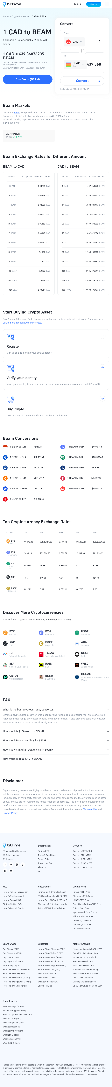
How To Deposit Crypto (13, 908)
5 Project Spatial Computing (85, 970)
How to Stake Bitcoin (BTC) (50, 962)
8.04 (78, 578)
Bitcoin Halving (45, 986)
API (39, 872)
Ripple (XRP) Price (81, 929)
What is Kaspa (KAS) (12, 1039)
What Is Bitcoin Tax (11, 1027)
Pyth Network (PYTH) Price (85, 912)
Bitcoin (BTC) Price (81, 892)
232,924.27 (45, 553)
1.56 (26, 578)
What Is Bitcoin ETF (47, 974)
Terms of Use (90, 809)
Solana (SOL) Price (81, 908)
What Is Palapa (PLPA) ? (13, 1007)
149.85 (43, 578)
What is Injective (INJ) (13, 1023)
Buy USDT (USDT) (11, 957)
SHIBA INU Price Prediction (85, 957)
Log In (77, 4)
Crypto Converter (21, 17)
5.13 (78, 566)
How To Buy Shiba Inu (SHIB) (16, 970)
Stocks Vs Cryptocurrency (14, 1011)
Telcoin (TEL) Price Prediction (51, 908)
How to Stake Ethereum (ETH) (51, 949)
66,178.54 (64, 542)
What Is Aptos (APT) (12, 1019)
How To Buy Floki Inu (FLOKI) (16, 978)
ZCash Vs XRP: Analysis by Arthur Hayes (56, 904)
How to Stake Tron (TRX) (49, 970)
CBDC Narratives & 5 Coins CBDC (88, 986)
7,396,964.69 (46, 542)
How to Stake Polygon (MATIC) (52, 966)
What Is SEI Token (11, 1035)
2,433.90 (28, 553)
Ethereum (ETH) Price (83, 896)
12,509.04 (80, 553)
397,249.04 (81, 542)
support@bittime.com (16, 851)
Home (6, 17)
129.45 (96, 578)
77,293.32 (28, 542)
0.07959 (63, 589)
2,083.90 (63, 553)
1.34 (61, 578)
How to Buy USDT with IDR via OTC (54, 900)
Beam (17, 113)
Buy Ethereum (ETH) (12, 953)
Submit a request (13, 855)
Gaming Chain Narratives (84, 982)
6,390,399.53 (99, 542)
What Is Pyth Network (13, 1031)
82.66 (95, 566)
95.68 (42, 566)
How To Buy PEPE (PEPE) (14, 974)
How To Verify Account (13, 896)
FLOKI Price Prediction (83, 966)
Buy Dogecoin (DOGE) (13, 962)
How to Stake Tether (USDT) (50, 953)
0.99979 (27, 566)
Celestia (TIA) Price (82, 921)
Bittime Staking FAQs (12, 904)
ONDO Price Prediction (83, 978)
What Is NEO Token (11, 1043)
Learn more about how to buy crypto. (22, 323)
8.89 (42, 589)
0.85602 (63, 566)
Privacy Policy (10, 813)
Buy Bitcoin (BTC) (11, 949)
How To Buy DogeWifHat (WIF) (17, 982)
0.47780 (79, 589)
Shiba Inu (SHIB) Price (83, 917)
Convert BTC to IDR (82, 855)
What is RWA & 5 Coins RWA (85, 974)
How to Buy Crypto (11, 966)
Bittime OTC (43, 851)
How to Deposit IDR (12, 900)
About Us (42, 867)
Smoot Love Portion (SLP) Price (87, 904)
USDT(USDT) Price (81, 900)
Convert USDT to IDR (82, 851)
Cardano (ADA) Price (82, 925)
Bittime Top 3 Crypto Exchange (52, 892)
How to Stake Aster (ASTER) (50, 957)
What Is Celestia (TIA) (48, 982)
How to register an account (15, 892)
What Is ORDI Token (47, 978)
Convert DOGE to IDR (82, 867)
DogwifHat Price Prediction (85, 953)
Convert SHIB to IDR (82, 859)
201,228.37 (98, 553)
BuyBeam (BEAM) (28, 79)
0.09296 (27, 589)
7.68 (95, 589)
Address (9, 859)
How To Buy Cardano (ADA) (15, 986)
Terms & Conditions (47, 855)
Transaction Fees (46, 863)
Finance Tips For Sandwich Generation (20, 1015)
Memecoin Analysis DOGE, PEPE (87, 949)
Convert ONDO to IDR (82, 863)
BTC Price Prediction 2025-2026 (52, 896)
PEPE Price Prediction (83, 962)
